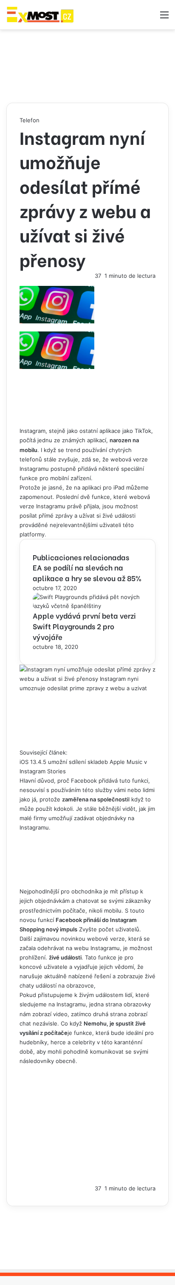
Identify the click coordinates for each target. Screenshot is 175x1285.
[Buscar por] (149, 17)
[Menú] (164, 17)
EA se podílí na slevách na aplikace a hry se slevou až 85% (87, 572)
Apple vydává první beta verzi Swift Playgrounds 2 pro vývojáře (84, 626)
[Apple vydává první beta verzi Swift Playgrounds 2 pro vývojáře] (87, 605)
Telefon (30, 120)
